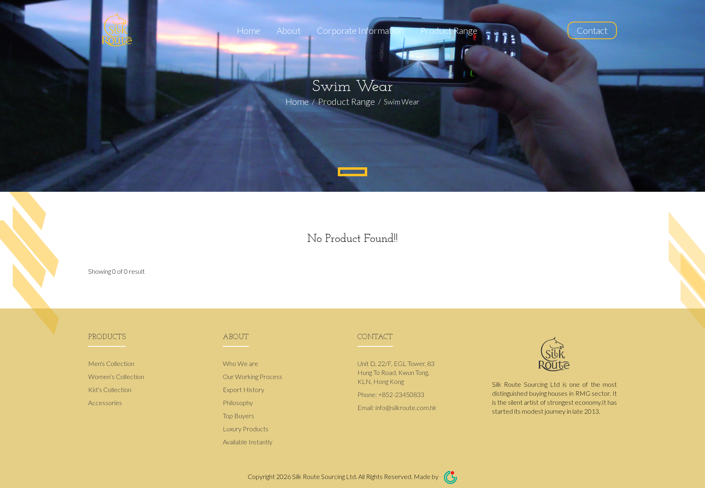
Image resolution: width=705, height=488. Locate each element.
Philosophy (238, 402)
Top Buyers (238, 415)
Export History (243, 389)
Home (248, 30)
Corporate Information (360, 30)
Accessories (105, 402)
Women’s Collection (116, 376)
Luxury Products (245, 429)
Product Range (448, 30)
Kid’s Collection (109, 389)
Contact (592, 30)
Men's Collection (111, 363)
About (289, 30)
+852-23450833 (401, 394)
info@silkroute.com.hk (406, 407)
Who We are (240, 363)
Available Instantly (248, 442)
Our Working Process (252, 376)
